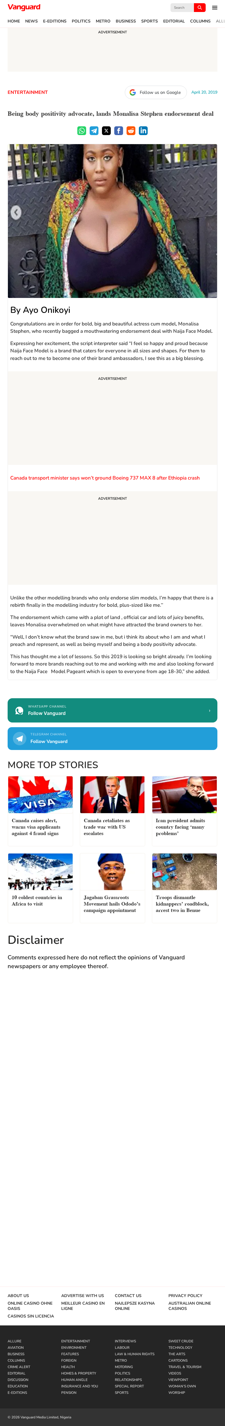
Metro (103, 21)
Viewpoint (178, 1379)
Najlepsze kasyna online (135, 1306)
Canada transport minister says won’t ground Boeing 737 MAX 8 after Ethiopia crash (105, 478)
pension (68, 1392)
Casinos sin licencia (31, 1316)
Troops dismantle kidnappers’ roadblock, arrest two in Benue (182, 903)
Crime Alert (19, 1367)
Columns (200, 21)
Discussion (18, 1379)
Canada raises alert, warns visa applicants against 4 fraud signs (36, 826)
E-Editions (55, 21)
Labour (122, 1347)
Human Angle (74, 1379)
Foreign (68, 1360)
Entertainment (28, 92)
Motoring (124, 1367)
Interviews (125, 1341)
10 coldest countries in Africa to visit (37, 899)
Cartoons (178, 1360)
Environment (73, 1347)
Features (70, 1354)
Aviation (16, 1347)
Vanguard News (24, 7)
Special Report (129, 1386)
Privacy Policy (185, 1296)
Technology (180, 1347)
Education (18, 1386)
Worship (176, 1392)
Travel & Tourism (184, 1367)
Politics (81, 21)
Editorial (174, 21)
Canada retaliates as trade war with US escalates (107, 826)
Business (126, 21)
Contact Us (128, 1296)
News (31, 21)
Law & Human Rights (134, 1354)
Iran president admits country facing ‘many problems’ (180, 826)
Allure (14, 1341)
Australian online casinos (189, 1306)
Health (68, 1367)
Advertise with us (82, 1296)
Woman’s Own (182, 1386)
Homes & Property (78, 1373)
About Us (18, 1296)
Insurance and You (79, 1386)
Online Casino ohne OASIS (30, 1306)
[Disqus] (112, 1060)
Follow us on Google (160, 92)
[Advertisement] (112, 419)
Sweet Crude (180, 1341)
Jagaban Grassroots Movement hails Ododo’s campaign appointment (112, 903)
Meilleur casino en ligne (83, 1306)
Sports (149, 21)
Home (14, 21)
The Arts (176, 1354)
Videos (174, 1373)
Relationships (128, 1379)
